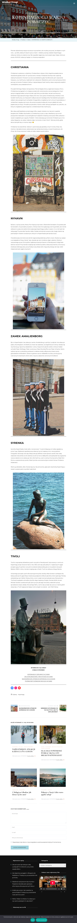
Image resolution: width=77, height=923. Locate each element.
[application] (52, 882)
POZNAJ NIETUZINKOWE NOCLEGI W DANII (38, 681)
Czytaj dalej (30, 756)
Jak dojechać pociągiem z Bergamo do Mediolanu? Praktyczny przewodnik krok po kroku (24, 875)
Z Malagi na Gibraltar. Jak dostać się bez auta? (21, 793)
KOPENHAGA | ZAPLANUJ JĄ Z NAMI (38, 674)
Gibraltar (15, 789)
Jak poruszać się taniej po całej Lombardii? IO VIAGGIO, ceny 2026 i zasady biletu (23, 867)
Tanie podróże (28, 746)
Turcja (50, 789)
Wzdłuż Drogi (10, 2)
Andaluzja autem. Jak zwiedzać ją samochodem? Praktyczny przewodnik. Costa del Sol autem (24, 892)
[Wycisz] (61, 890)
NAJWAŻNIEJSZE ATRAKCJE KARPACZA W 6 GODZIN (23, 750)
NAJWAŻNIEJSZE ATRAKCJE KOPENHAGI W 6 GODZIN (38, 679)
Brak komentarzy (46, 31)
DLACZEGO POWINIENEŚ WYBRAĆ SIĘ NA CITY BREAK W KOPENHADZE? (51, 753)
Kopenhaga (21, 694)
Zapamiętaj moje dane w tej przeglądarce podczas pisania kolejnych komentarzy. (36, 842)
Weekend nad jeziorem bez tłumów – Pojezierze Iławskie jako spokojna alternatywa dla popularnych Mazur (23, 884)
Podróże (34, 13)
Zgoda (32, 920)
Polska (21, 746)
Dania (29, 13)
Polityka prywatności (42, 920)
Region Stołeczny (43, 13)
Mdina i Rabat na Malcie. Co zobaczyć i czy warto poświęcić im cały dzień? (23, 900)
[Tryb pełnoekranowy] (64, 890)
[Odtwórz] (41, 890)
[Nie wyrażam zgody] (75, 920)
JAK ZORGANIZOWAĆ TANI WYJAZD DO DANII (38, 676)
